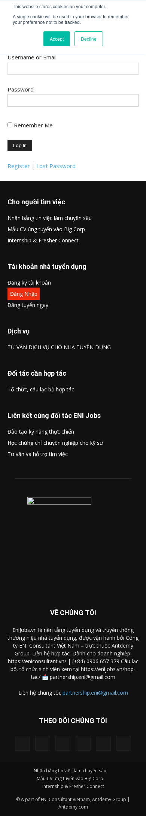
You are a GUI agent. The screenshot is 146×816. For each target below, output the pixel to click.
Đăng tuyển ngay (27, 304)
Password (20, 89)
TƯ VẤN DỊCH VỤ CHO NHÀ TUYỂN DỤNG (59, 347)
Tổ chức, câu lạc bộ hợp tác (40, 389)
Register (18, 166)
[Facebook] (22, 743)
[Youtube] (123, 743)
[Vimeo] (83, 743)
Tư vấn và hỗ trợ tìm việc (37, 453)
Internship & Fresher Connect (43, 240)
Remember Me (33, 125)
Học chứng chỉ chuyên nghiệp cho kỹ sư (55, 442)
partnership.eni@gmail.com (95, 692)
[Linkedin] (42, 743)
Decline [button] (89, 38)
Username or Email (32, 57)
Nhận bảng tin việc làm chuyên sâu (49, 217)
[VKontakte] (103, 743)
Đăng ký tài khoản (29, 282)
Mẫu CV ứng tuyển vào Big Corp (46, 229)
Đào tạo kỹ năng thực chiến (40, 431)
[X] (62, 743)
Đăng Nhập (23, 293)
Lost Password (56, 166)
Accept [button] (57, 38)
